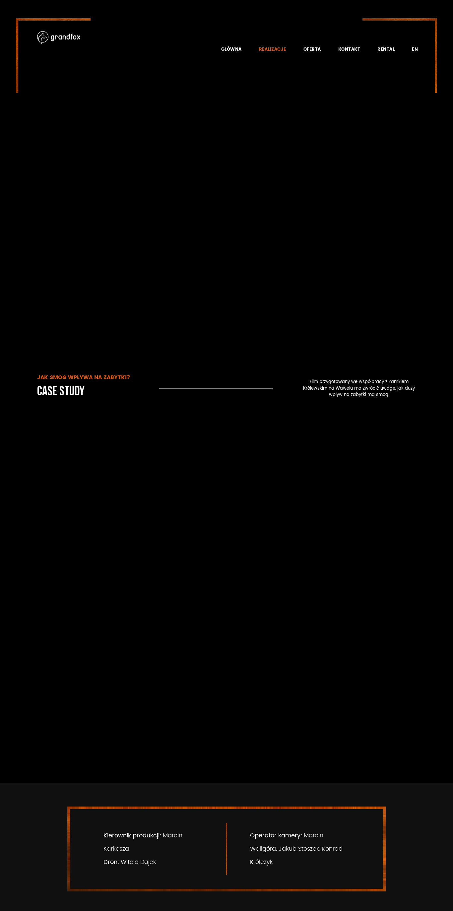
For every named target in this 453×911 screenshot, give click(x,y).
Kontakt (349, 49)
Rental (386, 49)
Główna (231, 49)
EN (415, 49)
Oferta (312, 49)
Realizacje (272, 49)
